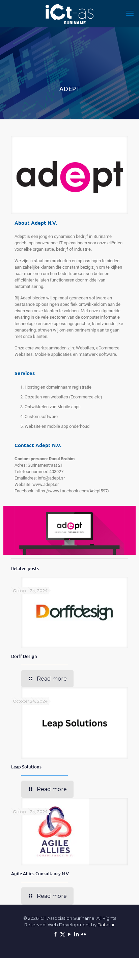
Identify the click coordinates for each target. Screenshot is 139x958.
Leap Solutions (26, 767)
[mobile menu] (130, 13)
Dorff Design (24, 656)
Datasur (106, 924)
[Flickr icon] (83, 934)
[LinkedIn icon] (76, 934)
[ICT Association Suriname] (69, 13)
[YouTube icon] (69, 934)
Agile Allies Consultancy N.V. (40, 873)
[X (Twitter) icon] (62, 934)
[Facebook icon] (55, 934)
